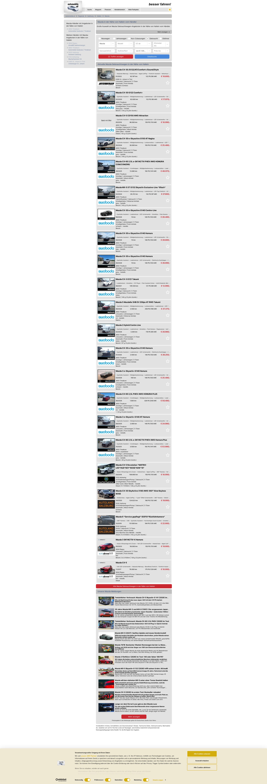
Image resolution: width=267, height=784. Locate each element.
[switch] (108, 779)
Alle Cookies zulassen (202, 754)
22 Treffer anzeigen (116, 57)
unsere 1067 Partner (89, 756)
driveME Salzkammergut (76, 45)
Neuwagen (105, 38)
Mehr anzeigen (134, 717)
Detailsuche (152, 57)
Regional (81, 16)
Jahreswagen (121, 38)
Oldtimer (165, 38)
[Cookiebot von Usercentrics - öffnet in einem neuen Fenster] (61, 779)
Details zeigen (158, 780)
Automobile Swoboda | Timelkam (79, 31)
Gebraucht (154, 38)
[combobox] (154, 44)
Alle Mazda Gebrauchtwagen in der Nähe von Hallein (134, 586)
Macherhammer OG (75, 59)
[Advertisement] (118, 747)
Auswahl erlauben (202, 760)
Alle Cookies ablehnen (202, 767)
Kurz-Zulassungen (138, 38)
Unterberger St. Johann (76, 63)
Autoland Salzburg (74, 54)
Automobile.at (70, 16)
